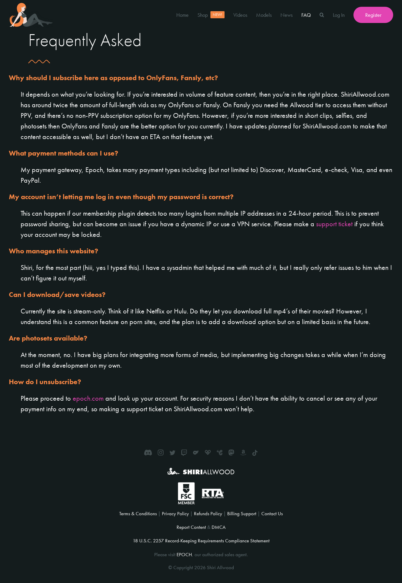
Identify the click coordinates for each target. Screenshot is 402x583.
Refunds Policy (208, 513)
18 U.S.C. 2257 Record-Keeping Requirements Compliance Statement (201, 540)
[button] (322, 14)
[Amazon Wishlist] (243, 452)
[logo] (31, 5)
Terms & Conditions (138, 513)
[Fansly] (208, 452)
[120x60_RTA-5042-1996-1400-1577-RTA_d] (213, 491)
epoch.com (88, 398)
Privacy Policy (175, 513)
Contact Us (272, 513)
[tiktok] (255, 453)
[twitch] (184, 452)
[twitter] (172, 452)
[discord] (148, 452)
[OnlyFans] (196, 452)
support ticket (334, 223)
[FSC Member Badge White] (186, 485)
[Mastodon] (231, 452)
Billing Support (241, 513)
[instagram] (161, 452)
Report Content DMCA (201, 527)
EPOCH (184, 554)
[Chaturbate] (219, 452)
